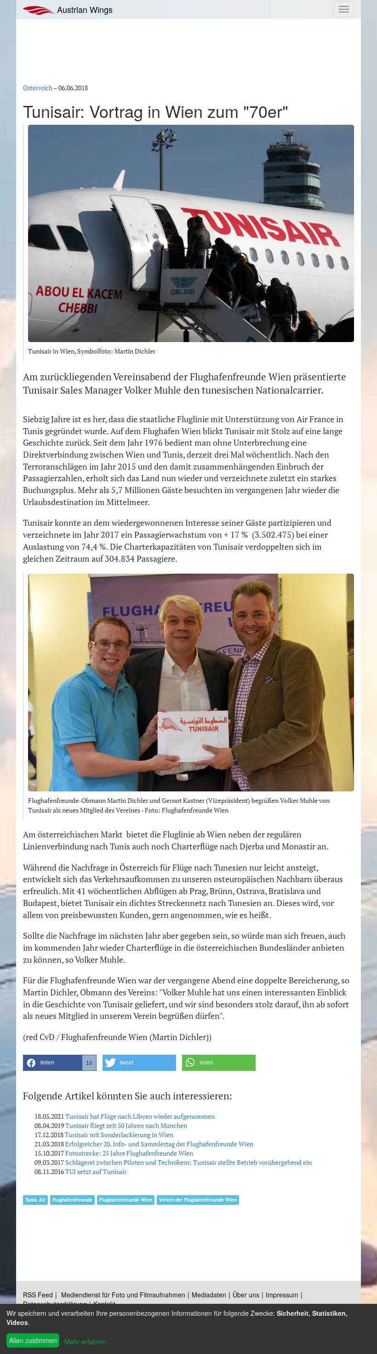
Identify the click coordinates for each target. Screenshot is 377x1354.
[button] (60, 1063)
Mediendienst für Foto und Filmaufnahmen (123, 1294)
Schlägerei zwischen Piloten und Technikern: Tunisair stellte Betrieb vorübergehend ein (188, 1162)
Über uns (246, 1294)
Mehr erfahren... (88, 1341)
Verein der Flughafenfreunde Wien (198, 1199)
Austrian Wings (84, 9)
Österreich (37, 87)
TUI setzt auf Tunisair (95, 1171)
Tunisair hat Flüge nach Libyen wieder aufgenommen (140, 1116)
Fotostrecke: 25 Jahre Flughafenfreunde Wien (129, 1153)
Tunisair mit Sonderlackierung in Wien (119, 1134)
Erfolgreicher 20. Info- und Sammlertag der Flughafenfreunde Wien (159, 1143)
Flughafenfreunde (72, 1199)
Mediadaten (209, 1294)
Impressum (282, 1294)
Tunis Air (35, 1199)
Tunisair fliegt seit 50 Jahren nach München (126, 1125)
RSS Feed (38, 1294)
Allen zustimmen (33, 1340)
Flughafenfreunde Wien (125, 1199)
